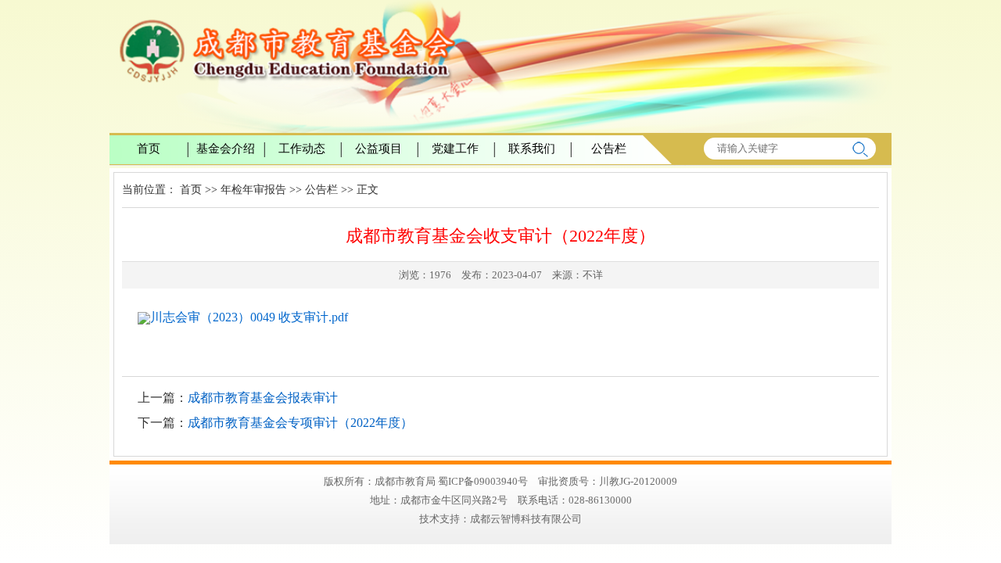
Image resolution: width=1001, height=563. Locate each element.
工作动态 (301, 148)
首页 (148, 148)
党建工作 (455, 148)
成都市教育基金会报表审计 (263, 397)
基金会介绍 (225, 148)
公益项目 (378, 148)
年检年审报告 (253, 189)
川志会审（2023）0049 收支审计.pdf (249, 317)
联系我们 (531, 148)
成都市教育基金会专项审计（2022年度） (300, 422)
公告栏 (608, 148)
